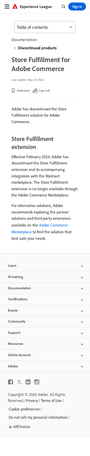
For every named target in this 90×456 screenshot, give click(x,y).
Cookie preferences (24, 408)
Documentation (24, 39)
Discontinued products (37, 47)
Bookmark (23, 90)
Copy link (44, 90)
